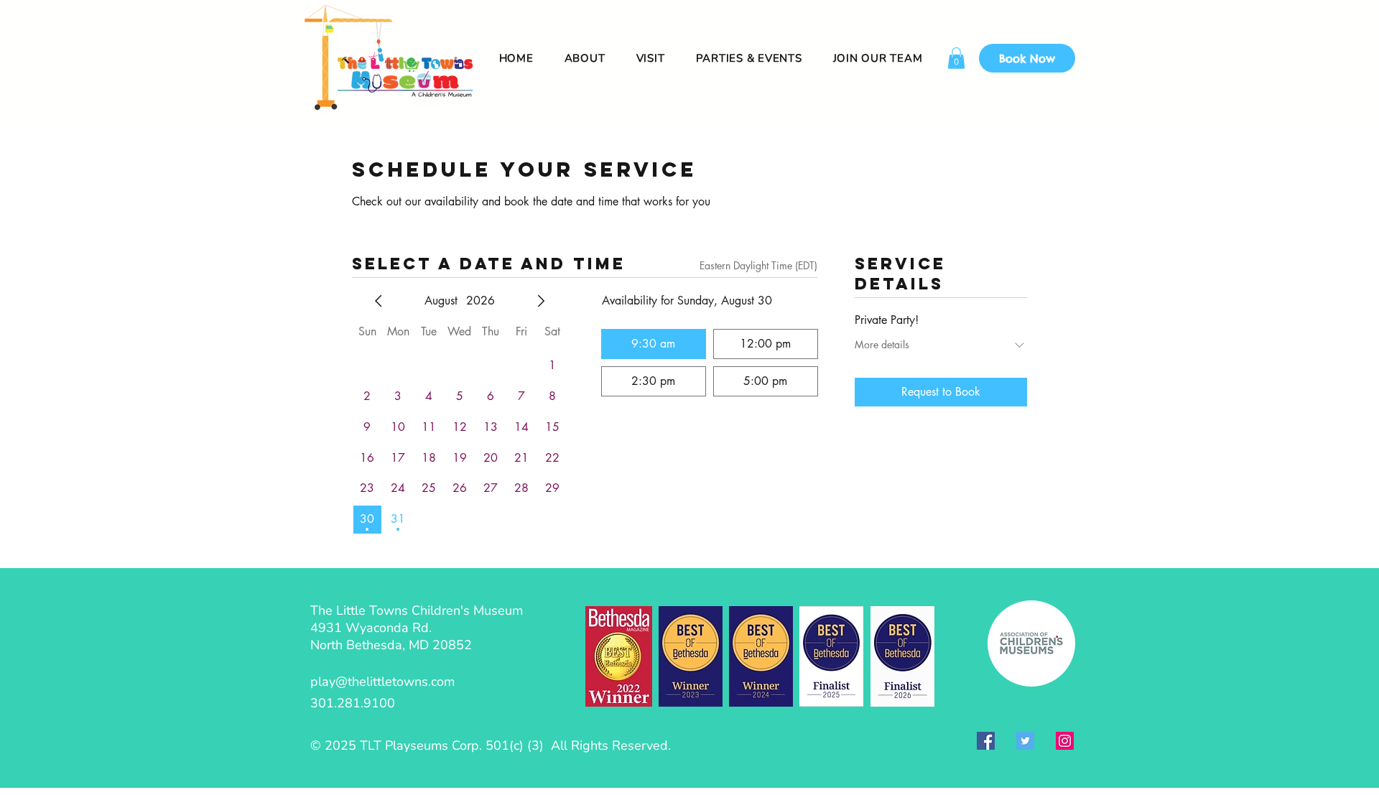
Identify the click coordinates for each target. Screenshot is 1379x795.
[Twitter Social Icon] (1025, 741)
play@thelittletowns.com (382, 681)
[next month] (540, 301)
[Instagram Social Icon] (1065, 741)
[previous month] (378, 301)
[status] (758, 265)
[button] (956, 58)
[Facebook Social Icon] (986, 741)
